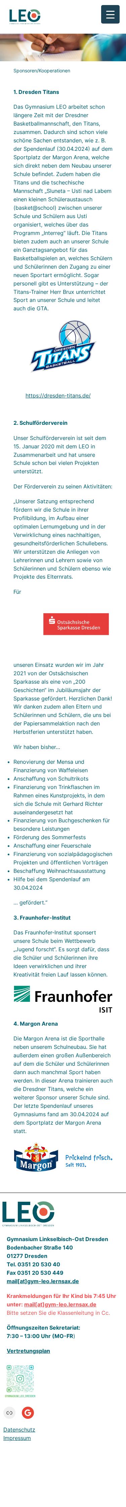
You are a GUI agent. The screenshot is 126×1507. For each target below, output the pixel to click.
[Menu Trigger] (110, 14)
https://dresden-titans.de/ (58, 395)
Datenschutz (19, 1429)
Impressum (17, 1438)
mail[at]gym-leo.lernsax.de (60, 1304)
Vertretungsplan (28, 1350)
